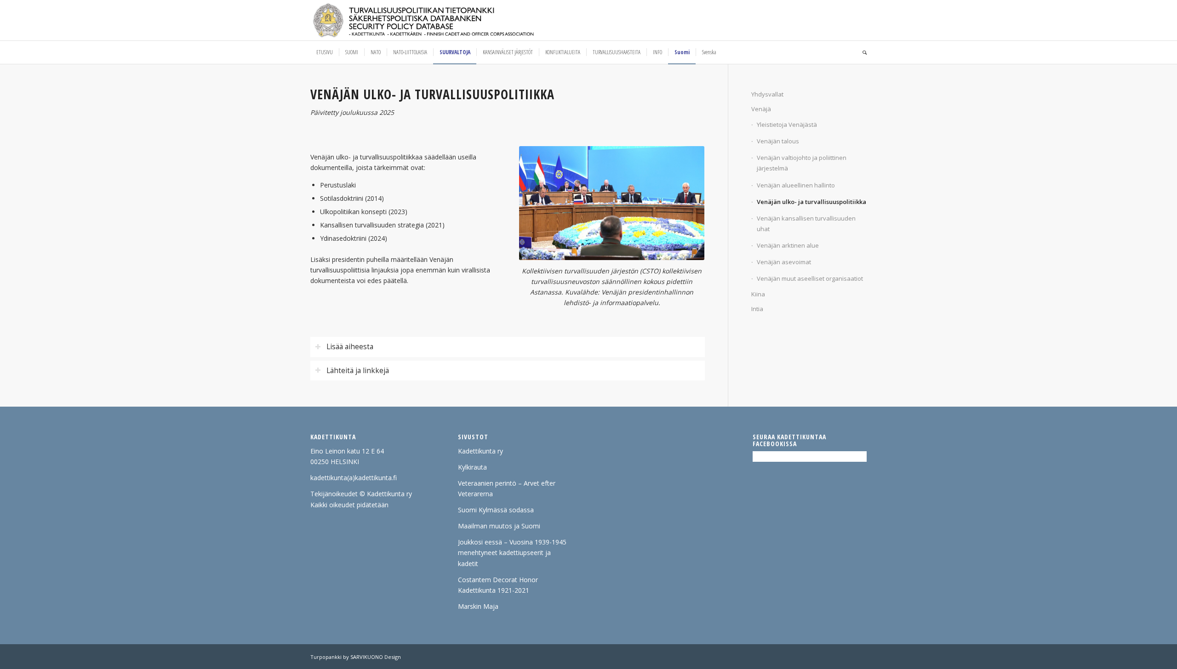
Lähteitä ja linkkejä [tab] (357, 370)
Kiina (758, 294)
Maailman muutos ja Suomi (499, 526)
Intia (757, 309)
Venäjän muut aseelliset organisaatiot (810, 278)
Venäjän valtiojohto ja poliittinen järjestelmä (801, 162)
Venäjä (761, 109)
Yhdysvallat (767, 94)
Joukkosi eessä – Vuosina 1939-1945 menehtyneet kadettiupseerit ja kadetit (512, 552)
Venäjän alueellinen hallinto (796, 185)
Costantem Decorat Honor (498, 579)
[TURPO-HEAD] (442, 20)
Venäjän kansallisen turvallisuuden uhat (806, 223)
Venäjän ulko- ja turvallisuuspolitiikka (811, 202)
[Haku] (862, 52)
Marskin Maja (478, 606)
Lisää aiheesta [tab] (349, 347)
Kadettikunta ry (480, 451)
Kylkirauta (472, 467)
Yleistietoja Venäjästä (787, 124)
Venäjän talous (778, 141)
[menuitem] (324, 52)
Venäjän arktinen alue (788, 245)
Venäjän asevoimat (784, 262)
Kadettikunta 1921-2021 (493, 590)
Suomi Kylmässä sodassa (496, 509)
